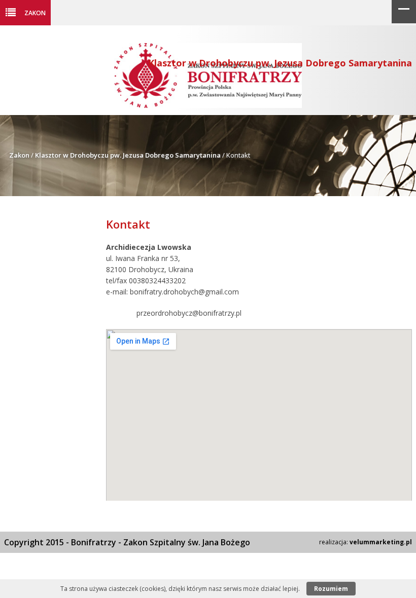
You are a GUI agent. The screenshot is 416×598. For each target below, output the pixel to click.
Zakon (35, 13)
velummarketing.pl (381, 542)
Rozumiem (331, 588)
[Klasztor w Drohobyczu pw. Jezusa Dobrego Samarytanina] (208, 105)
